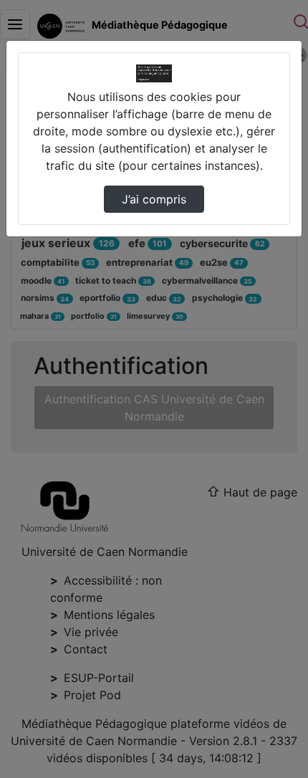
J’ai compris (154, 199)
